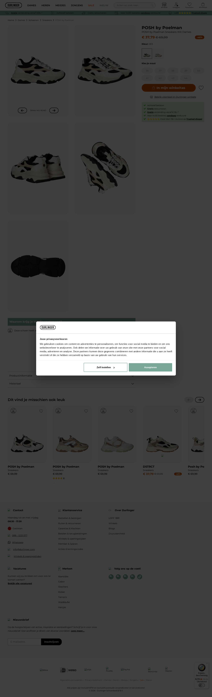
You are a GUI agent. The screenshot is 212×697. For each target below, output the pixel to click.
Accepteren (150, 367)
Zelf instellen (104, 367)
